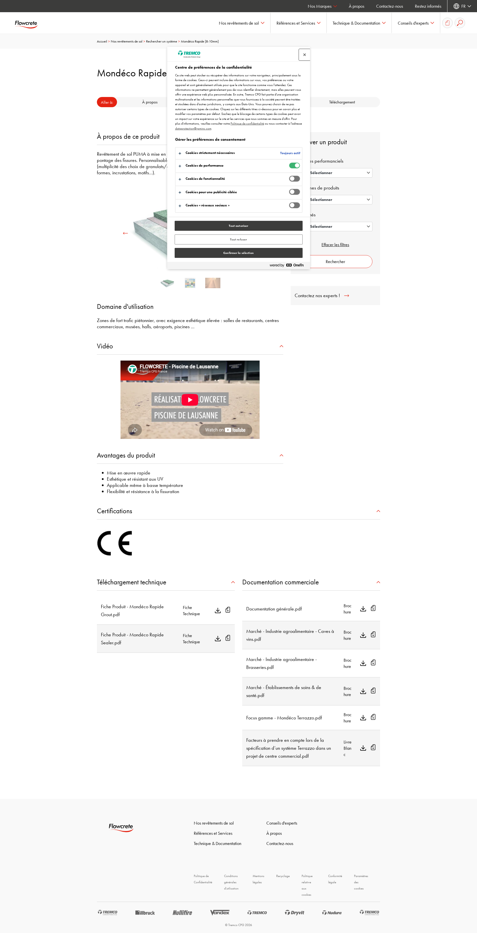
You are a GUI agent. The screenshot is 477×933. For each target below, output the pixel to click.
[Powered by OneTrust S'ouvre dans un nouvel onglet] (289, 266)
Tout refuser (238, 239)
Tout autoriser (238, 226)
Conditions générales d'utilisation (231, 882)
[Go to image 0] (167, 283)
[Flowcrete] (30, 23)
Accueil (102, 41)
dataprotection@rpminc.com (193, 128)
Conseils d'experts (281, 823)
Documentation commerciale (280, 582)
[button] (242, 23)
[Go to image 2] (213, 283)
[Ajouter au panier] (228, 610)
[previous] (125, 233)
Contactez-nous (389, 6)
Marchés (307, 214)
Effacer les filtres (335, 244)
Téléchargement (342, 102)
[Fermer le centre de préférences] (304, 54)
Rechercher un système (161, 41)
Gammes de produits (318, 188)
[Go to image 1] (190, 283)
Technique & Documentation (217, 843)
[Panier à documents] (447, 23)
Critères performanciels (320, 161)
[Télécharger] (218, 610)
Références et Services (213, 833)
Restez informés (428, 6)
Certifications (114, 511)
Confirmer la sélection (238, 253)
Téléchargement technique (131, 582)
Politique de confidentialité (247, 123)
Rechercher (335, 261)
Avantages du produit (126, 455)
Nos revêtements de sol (126, 41)
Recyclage (283, 876)
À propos (356, 6)
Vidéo (105, 346)
